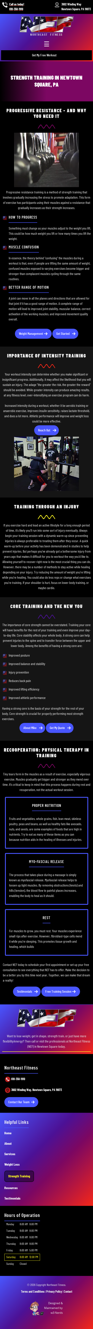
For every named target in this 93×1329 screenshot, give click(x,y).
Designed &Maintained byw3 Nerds (53, 1308)
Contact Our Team (19, 1102)
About (8, 1143)
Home (7, 1133)
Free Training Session (58, 991)
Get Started (63, 333)
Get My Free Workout (44, 55)
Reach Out (44, 430)
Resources (11, 1188)
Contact (68, 1291)
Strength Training (19, 1176)
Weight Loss (12, 1164)
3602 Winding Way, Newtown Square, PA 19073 (36, 1090)
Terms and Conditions (33, 1291)
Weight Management (31, 333)
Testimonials (24, 991)
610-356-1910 (18, 1079)
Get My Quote (57, 728)
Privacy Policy (54, 1291)
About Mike (30, 728)
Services (9, 1154)
